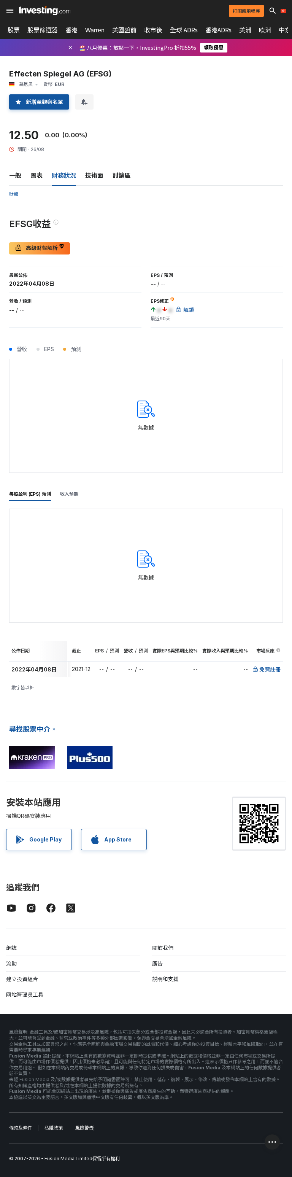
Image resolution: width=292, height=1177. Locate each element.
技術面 (94, 175)
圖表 (36, 175)
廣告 (157, 963)
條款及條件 (20, 1128)
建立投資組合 (22, 979)
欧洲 (265, 30)
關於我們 (162, 948)
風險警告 (84, 1128)
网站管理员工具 (24, 994)
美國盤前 (124, 30)
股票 (14, 30)
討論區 (122, 175)
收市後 (153, 30)
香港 (71, 30)
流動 (11, 963)
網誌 (11, 948)
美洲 (245, 30)
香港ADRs (218, 30)
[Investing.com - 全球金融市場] (44, 10)
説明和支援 (165, 979)
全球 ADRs (184, 30)
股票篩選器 (42, 30)
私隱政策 (53, 1128)
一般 (15, 175)
